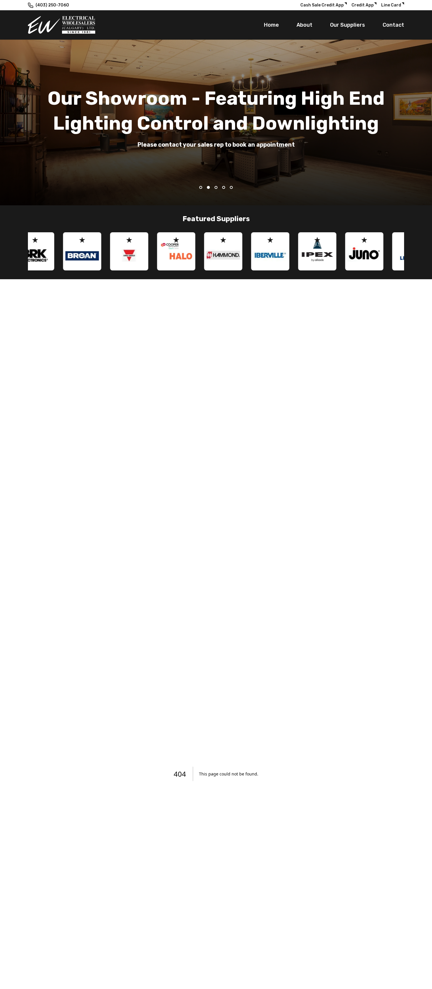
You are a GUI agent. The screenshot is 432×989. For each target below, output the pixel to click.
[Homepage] (61, 25)
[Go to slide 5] (231, 187)
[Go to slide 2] (208, 187)
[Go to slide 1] (200, 187)
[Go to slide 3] (216, 187)
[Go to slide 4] (223, 187)
